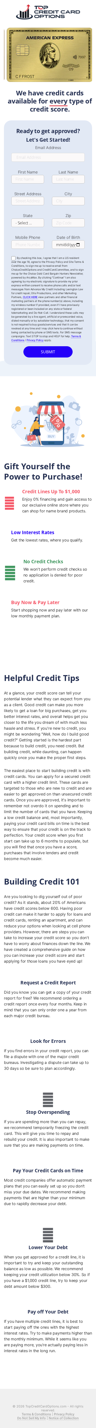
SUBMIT (48, 352)
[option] (48, 74)
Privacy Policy (35, 340)
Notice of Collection (64, 1418)
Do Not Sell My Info (31, 1418)
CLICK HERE (30, 297)
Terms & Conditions (36, 1414)
